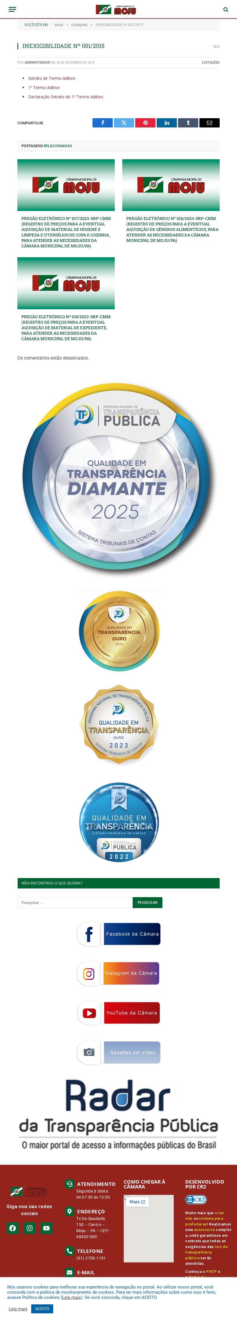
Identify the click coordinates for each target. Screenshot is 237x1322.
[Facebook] (12, 1228)
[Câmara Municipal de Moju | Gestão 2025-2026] (118, 9)
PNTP (211, 1271)
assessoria (204, 1229)
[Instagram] (29, 1228)
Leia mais (71, 1297)
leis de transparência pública (206, 1252)
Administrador (37, 62)
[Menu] (12, 9)
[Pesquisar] (225, 9)
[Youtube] (46, 1228)
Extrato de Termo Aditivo (51, 78)
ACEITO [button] (42, 1308)
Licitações (211, 62)
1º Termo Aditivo (44, 87)
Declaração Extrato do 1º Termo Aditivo (65, 96)
